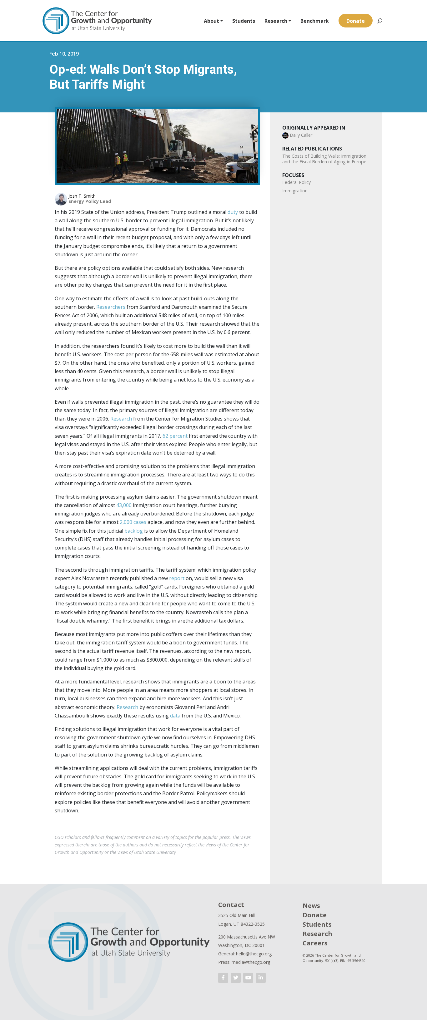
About (211, 20)
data (175, 715)
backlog (134, 530)
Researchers (110, 306)
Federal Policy (296, 182)
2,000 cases (134, 522)
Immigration (295, 191)
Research (275, 20)
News (311, 905)
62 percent (175, 435)
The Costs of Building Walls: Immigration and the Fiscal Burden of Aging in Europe (324, 159)
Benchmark (314, 20)
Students (243, 20)
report (176, 578)
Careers (315, 943)
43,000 (124, 505)
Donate (355, 20)
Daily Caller (301, 135)
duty (233, 212)
